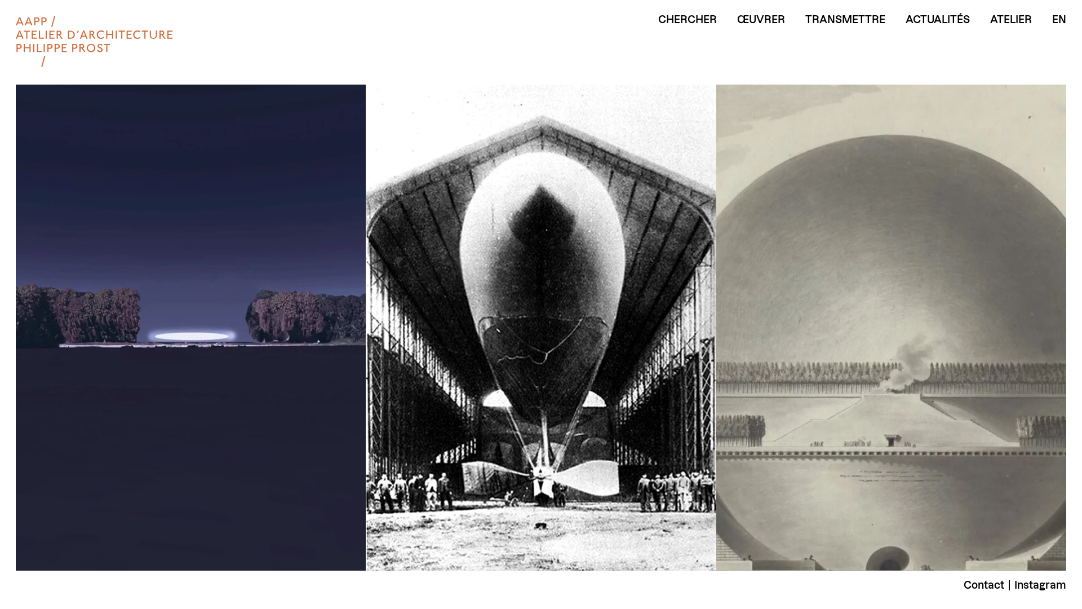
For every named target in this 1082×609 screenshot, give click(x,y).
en (1059, 20)
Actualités (938, 20)
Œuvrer (761, 20)
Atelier (1011, 20)
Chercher (687, 20)
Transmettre (845, 20)
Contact (984, 585)
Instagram (1040, 585)
